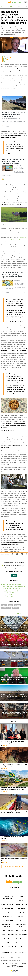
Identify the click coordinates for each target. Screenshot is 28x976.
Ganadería (21, 912)
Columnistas (4, 791)
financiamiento (5, 955)
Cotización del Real (7, 908)
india (20, 952)
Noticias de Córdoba (21, 934)
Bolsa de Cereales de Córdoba (8, 960)
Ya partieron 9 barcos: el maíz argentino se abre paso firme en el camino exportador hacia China (13, 661)
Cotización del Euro (21, 904)
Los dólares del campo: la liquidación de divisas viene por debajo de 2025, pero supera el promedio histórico (14, 626)
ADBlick (24, 952)
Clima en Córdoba (7, 930)
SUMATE (14, 575)
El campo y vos (20, 908)
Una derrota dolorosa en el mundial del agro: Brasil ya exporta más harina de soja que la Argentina (14, 712)
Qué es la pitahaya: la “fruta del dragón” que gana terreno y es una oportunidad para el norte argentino (13, 643)
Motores (20, 916)
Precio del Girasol (7, 947)
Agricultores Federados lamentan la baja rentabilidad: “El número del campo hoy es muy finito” (14, 678)
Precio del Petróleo (20, 947)
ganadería (12, 955)
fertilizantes (17, 605)
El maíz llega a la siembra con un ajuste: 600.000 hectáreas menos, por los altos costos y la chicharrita (14, 695)
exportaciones (13, 952)
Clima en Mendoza (20, 930)
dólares (10, 605)
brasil (18, 957)
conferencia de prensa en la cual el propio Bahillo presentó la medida (13, 239)
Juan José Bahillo (6, 607)
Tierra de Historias (7, 920)
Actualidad (7, 6)
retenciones (15, 607)
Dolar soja (12, 6)
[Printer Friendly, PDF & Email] (26, 554)
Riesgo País (7, 939)
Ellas (7, 912)
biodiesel (13, 957)
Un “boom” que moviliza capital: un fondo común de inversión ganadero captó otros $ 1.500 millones (14, 765)
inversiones (19, 955)
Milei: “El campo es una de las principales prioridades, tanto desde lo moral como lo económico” (14, 586)
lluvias (20, 920)
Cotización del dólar (7, 904)
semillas (19, 960)
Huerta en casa (7, 916)
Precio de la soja (21, 939)
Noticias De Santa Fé (7, 934)
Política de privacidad (14, 887)
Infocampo (3, 6)
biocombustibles (5, 957)
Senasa (20, 900)
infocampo (4, 629)
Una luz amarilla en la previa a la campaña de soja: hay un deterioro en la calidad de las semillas (14, 811)
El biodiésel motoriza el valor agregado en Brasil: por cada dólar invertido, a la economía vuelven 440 (13, 788)
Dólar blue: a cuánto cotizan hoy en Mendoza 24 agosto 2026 (12, 837)
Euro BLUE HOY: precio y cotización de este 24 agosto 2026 (14, 859)
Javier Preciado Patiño (7, 664)
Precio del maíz (7, 943)
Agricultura (20, 896)
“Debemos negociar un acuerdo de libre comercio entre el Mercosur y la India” (13, 742)
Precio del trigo (20, 943)
